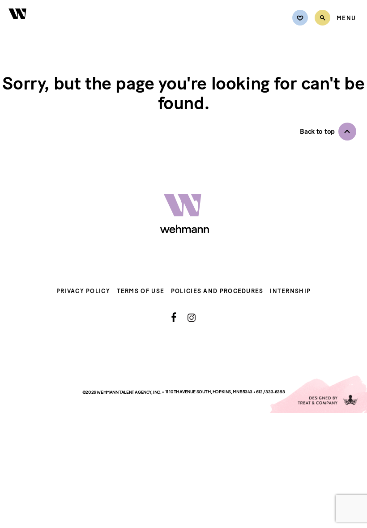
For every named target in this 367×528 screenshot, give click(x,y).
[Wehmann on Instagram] (191, 317)
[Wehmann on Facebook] (173, 317)
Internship (290, 291)
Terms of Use (141, 291)
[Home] (18, 23)
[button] (328, 132)
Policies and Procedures (217, 291)
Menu (346, 18)
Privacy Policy (83, 291)
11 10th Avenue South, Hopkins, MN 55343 (209, 392)
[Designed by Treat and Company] (318, 394)
